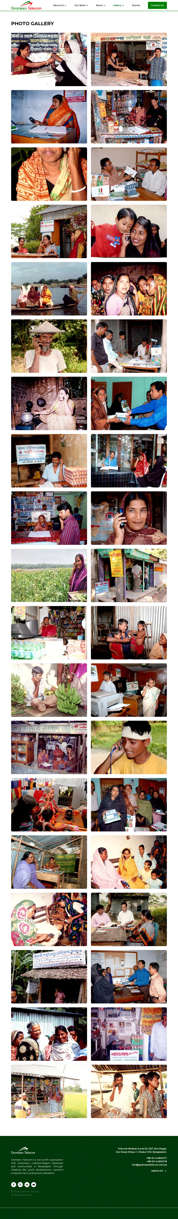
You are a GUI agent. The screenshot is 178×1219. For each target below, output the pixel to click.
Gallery (117, 5)
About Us (58, 5)
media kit (157, 1171)
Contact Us (157, 5)
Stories (136, 5)
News (99, 5)
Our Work (80, 5)
